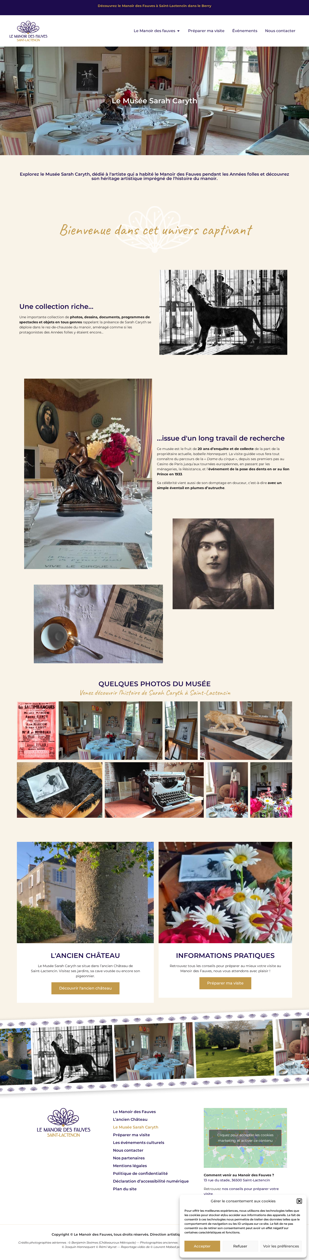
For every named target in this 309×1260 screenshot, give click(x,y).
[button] (299, 1201)
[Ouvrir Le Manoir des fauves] (178, 31)
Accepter (202, 1246)
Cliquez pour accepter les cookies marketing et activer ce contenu (245, 1138)
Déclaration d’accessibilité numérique (151, 1181)
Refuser (240, 1246)
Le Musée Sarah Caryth (135, 1127)
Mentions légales (130, 1165)
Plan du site (125, 1189)
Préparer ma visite (131, 1135)
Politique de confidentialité (140, 1173)
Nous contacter (128, 1150)
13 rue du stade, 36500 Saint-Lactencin (237, 1180)
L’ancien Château (130, 1119)
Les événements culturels (138, 1142)
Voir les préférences (281, 1246)
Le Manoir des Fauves (134, 1111)
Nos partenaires (129, 1158)
